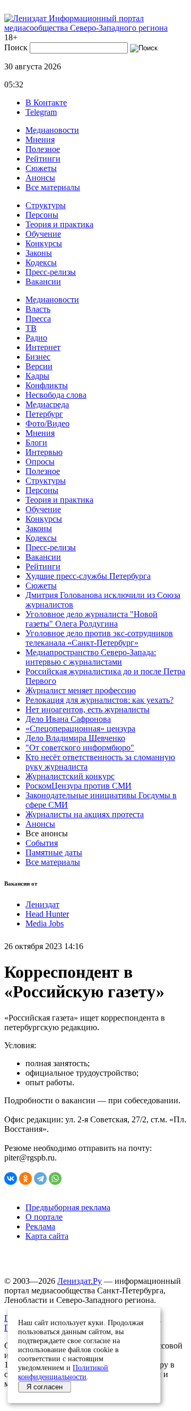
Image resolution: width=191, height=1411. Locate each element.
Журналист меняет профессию (80, 690)
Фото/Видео (47, 423)
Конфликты (46, 385)
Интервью (44, 452)
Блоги (36, 442)
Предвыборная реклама (67, 1207)
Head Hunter (47, 913)
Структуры (45, 205)
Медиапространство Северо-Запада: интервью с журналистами (90, 657)
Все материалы (52, 187)
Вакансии (43, 281)
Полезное (42, 149)
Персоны (41, 214)
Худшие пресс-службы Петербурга (88, 576)
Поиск (16, 47)
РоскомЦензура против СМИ (78, 785)
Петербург (44, 413)
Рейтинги (42, 158)
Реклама (40, 1226)
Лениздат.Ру (79, 1280)
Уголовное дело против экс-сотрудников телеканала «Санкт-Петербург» (99, 638)
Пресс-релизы (50, 271)
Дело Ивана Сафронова (68, 719)
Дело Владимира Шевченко (75, 738)
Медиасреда (47, 404)
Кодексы (41, 262)
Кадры (37, 375)
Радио (36, 337)
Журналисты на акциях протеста (84, 814)
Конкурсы (43, 243)
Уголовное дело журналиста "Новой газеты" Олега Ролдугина (91, 619)
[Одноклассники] (25, 1178)
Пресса (38, 318)
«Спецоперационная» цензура (80, 728)
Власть (37, 309)
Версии (39, 366)
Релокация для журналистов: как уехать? (99, 699)
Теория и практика (59, 224)
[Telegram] (40, 1178)
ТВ (31, 328)
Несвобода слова (55, 394)
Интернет (42, 347)
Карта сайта (46, 1235)
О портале (44, 1216)
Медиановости (52, 130)
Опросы (40, 461)
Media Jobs (44, 923)
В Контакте (46, 102)
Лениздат (42, 904)
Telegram (41, 112)
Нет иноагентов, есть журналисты (87, 709)
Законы (38, 252)
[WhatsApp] (55, 1178)
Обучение (43, 233)
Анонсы (40, 177)
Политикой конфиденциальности (63, 1372)
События (41, 842)
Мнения (40, 139)
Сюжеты (41, 168)
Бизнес (37, 356)
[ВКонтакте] (10, 1178)
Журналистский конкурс (70, 776)
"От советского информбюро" (79, 747)
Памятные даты (53, 852)
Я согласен (45, 1387)
